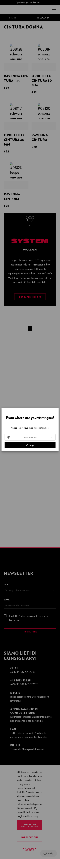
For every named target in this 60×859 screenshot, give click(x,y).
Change (30, 445)
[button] (30, 437)
